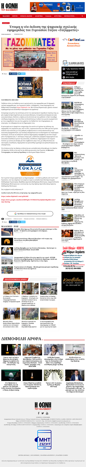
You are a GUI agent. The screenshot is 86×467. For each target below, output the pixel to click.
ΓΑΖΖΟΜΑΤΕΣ (8, 218)
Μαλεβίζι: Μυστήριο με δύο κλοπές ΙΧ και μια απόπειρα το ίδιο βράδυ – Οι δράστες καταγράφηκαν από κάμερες (35, 230)
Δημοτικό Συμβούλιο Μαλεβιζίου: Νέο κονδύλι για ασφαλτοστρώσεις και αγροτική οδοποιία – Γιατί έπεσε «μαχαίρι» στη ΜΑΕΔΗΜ (32, 361)
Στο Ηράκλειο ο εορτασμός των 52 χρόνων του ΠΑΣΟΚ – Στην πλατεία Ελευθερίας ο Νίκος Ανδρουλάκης (11, 386)
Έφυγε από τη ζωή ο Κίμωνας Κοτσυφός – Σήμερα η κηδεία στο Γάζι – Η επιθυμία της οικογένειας (11, 360)
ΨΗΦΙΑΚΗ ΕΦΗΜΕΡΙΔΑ (41, 218)
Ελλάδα (48, 16)
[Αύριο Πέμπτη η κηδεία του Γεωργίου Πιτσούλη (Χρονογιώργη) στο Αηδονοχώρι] (32, 375)
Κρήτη (14, 16)
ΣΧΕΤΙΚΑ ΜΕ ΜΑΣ (23, 455)
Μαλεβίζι (6, 16)
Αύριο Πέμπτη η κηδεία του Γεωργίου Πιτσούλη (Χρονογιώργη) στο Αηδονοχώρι (32, 385)
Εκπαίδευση (6, 23)
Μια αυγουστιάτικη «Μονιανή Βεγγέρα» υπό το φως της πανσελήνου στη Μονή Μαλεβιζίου (33, 239)
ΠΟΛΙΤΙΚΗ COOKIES (62, 455)
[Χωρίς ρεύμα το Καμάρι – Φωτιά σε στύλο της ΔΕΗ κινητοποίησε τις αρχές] (48, 289)
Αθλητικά (39, 16)
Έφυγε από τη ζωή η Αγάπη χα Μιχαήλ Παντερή (53, 384)
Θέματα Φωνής (26, 16)
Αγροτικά (57, 16)
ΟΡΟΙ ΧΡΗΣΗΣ (35, 455)
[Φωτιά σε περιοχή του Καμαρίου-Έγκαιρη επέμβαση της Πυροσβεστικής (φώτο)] (30, 314)
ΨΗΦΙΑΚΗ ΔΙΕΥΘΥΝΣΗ (29, 218)
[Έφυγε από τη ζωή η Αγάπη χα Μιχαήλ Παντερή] (53, 375)
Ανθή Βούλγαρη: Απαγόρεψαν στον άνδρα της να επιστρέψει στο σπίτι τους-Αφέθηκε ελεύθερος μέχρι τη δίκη (53, 360)
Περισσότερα (69, 16)
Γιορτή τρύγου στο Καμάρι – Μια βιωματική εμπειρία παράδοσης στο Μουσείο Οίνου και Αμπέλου (36, 268)
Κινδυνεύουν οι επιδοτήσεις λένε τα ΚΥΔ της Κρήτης (74, 359)
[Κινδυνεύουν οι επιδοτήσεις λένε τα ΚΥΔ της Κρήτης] (75, 349)
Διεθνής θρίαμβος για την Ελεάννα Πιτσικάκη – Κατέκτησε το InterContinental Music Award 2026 (35, 249)
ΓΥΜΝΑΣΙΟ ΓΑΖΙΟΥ (18, 218)
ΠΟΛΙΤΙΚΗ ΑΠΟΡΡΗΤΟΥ (48, 455)
